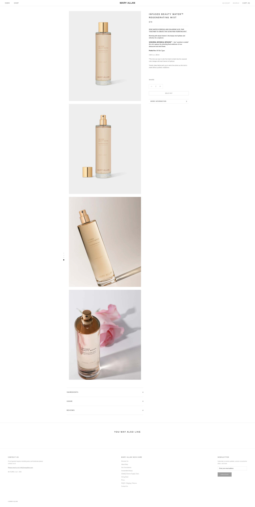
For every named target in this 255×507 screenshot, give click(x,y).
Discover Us (124, 461)
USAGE (70, 401)
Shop (16, 3)
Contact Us (124, 486)
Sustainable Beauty (127, 470)
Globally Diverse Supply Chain (130, 473)
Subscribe (225, 474)
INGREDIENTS (72, 392)
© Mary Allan (13, 501)
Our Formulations (126, 467)
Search (236, 3)
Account (226, 3)
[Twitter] (158, 79)
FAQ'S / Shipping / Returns (129, 483)
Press (123, 480)
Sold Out (169, 93)
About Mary (124, 464)
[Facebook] (156, 79)
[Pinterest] (161, 79)
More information (158, 101)
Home (7, 3)
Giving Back (124, 477)
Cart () (246, 3)
